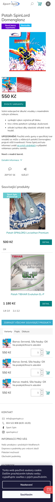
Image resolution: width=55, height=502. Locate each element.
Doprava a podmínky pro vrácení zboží (20, 448)
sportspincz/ (12, 432)
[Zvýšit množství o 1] (41, 350)
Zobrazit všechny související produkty (27, 322)
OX (4, 249)
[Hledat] (32, 4)
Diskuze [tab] (25, 331)
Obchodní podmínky (11, 456)
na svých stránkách (26, 145)
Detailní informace (10, 160)
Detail (46, 242)
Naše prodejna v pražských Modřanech (20, 444)
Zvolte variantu (13, 104)
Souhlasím (26, 494)
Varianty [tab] (8, 331)
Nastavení (26, 484)
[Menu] (48, 4)
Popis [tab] (17, 331)
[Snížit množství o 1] (41, 354)
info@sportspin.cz (15, 418)
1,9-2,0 (6, 310)
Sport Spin (11, 427)
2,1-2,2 (16, 310)
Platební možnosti (10, 452)
